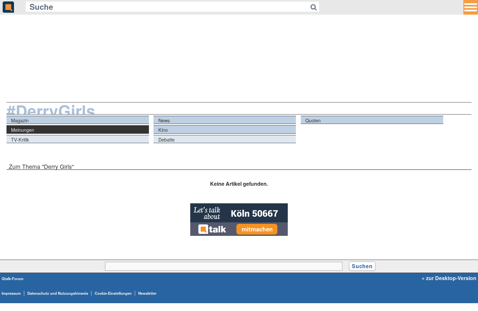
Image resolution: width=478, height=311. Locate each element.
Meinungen (22, 129)
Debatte (166, 139)
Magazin (20, 120)
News (164, 120)
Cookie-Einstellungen (113, 293)
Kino (163, 129)
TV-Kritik (20, 139)
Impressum (11, 293)
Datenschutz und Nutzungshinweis (57, 293)
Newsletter (147, 293)
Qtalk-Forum (12, 278)
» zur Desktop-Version (449, 278)
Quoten (313, 120)
